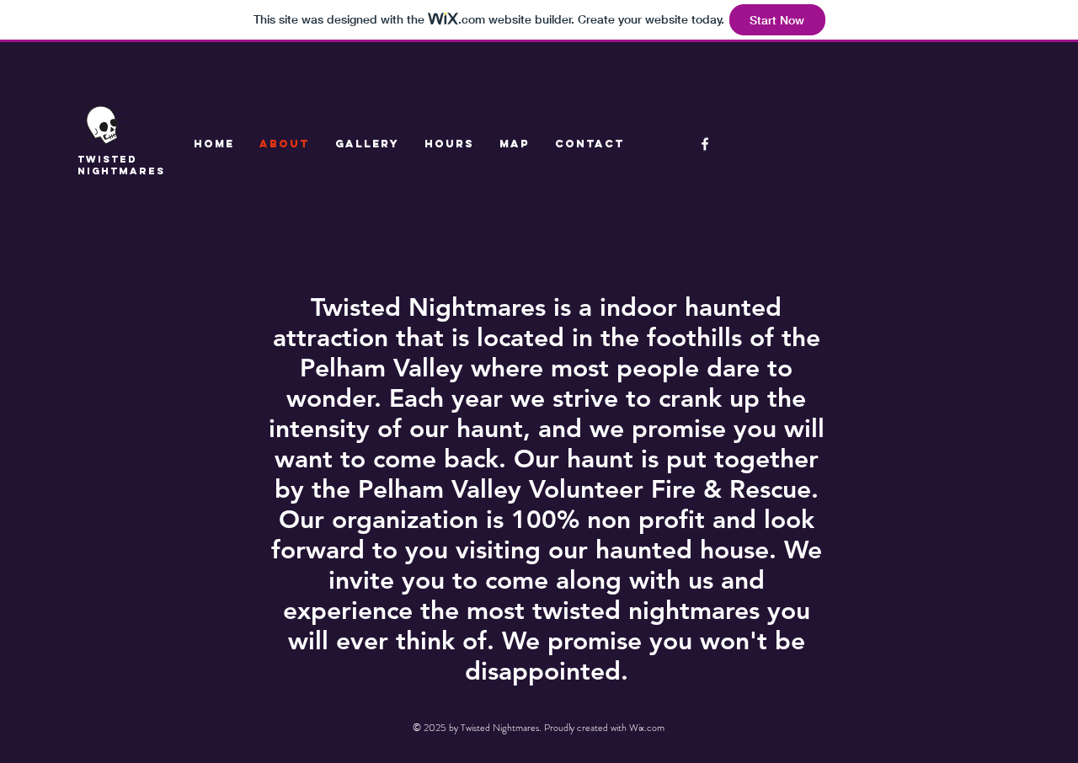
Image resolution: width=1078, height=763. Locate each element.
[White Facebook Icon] (704, 144)
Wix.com (646, 727)
